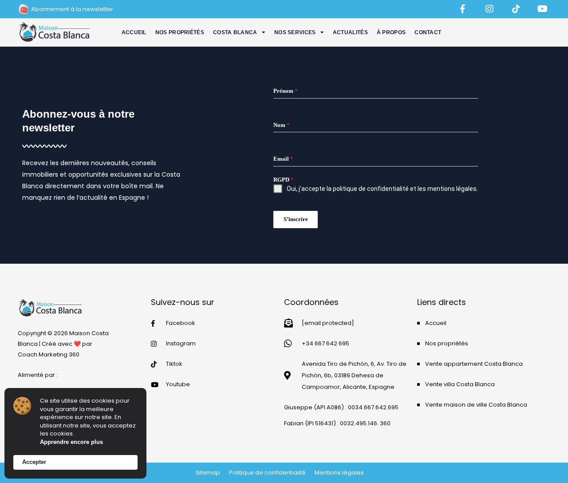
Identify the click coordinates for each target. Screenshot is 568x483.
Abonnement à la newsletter (72, 9)
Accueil (134, 32)
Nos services (295, 32)
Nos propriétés (179, 32)
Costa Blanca (235, 32)
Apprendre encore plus (71, 442)
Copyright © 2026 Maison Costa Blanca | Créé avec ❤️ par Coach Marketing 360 (63, 344)
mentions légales (452, 188)
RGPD (283, 179)
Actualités (350, 32)
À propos (391, 32)
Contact (427, 32)
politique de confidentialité (371, 188)
